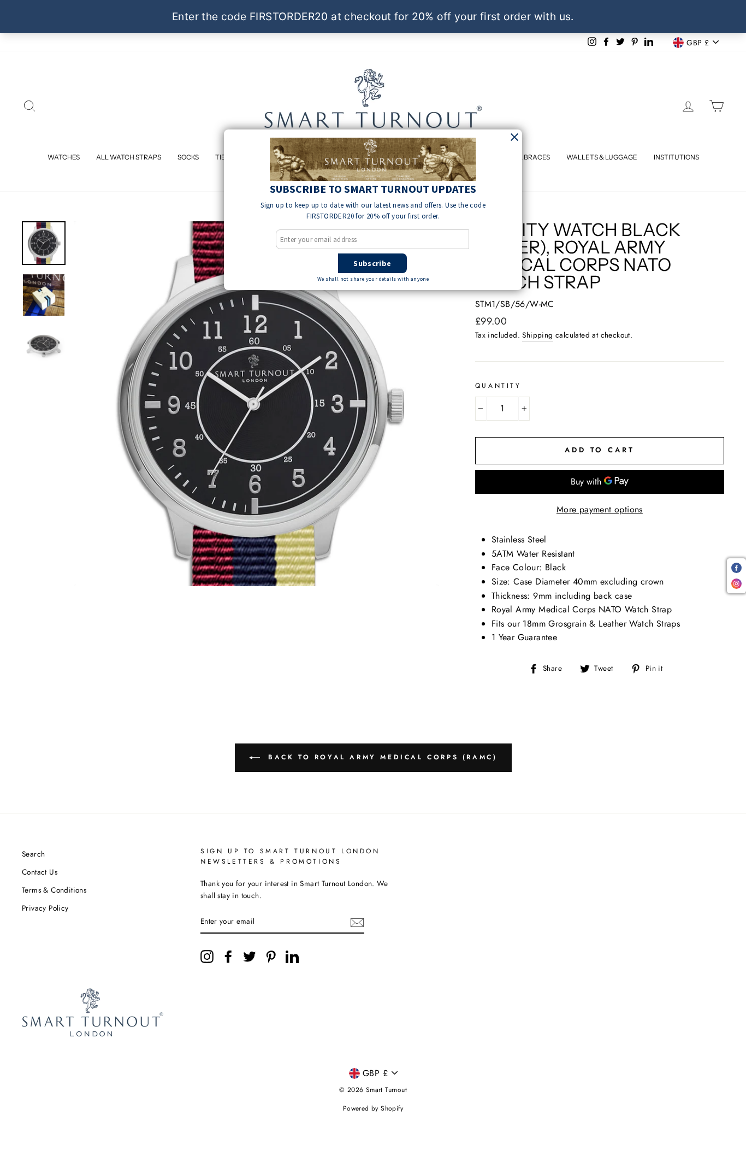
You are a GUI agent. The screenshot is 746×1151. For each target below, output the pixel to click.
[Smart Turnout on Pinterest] (270, 956)
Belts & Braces (523, 157)
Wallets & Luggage (601, 157)
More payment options (599, 509)
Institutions (676, 157)
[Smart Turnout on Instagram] (207, 956)
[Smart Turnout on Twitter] (249, 956)
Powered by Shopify (373, 1108)
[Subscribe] (357, 921)
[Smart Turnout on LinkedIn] (292, 956)
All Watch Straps (128, 157)
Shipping (537, 334)
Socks (188, 157)
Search (33, 853)
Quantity (498, 386)
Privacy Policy (45, 907)
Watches (64, 157)
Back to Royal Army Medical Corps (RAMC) (381, 757)
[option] (256, 403)
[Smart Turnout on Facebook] (228, 956)
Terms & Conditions (54, 889)
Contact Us (39, 871)
